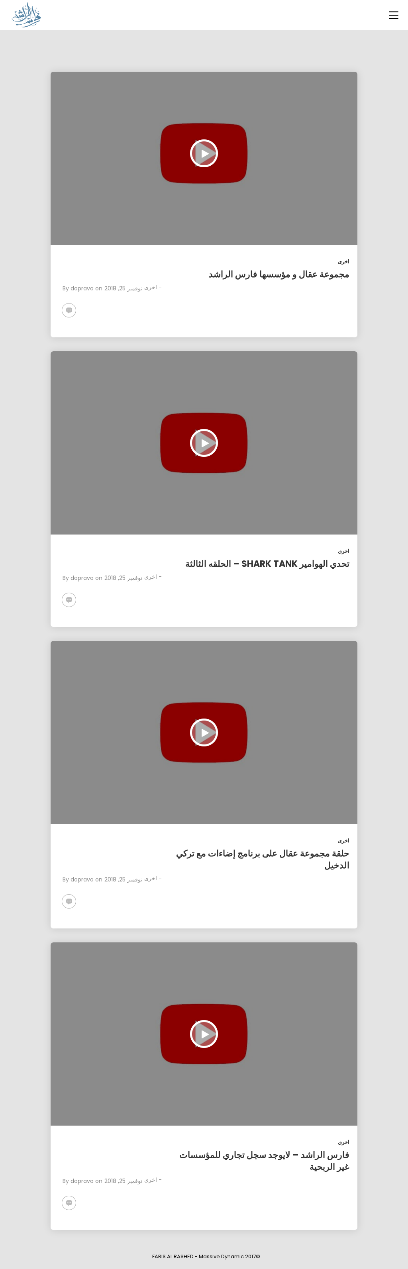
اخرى (343, 261)
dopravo (82, 288)
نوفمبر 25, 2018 (123, 288)
